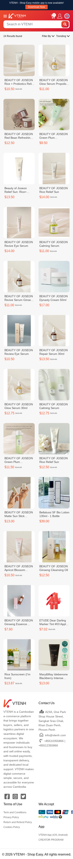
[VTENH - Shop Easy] (17, 16)
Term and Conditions (14, 812)
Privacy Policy (11, 817)
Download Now (36, 7)
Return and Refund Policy (17, 822)
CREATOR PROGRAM (51, 839)
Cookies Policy (11, 827)
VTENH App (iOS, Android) (53, 834)
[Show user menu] (60, 16)
